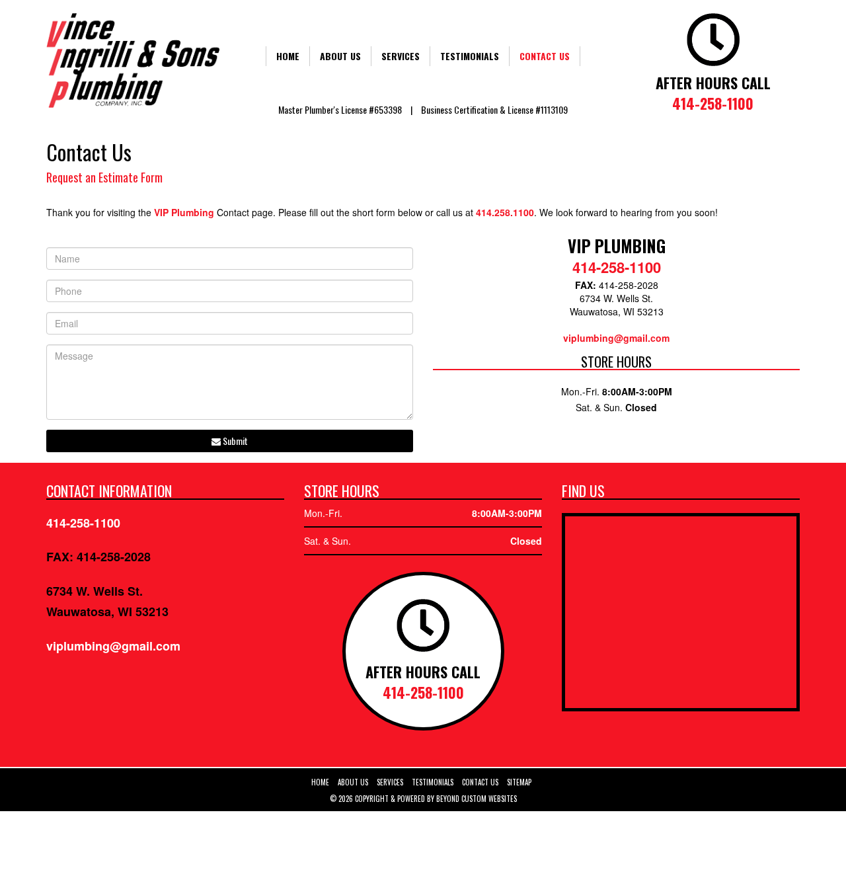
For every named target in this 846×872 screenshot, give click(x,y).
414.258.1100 (505, 212)
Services (400, 56)
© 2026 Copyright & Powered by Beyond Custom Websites (423, 798)
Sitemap (519, 782)
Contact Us (544, 56)
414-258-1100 (712, 103)
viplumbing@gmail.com (616, 337)
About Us (340, 56)
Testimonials (469, 56)
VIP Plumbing (184, 212)
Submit (234, 441)
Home (287, 56)
